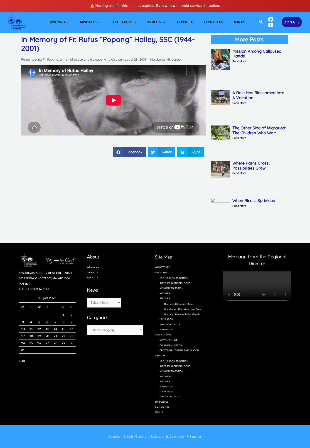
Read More (239, 61)
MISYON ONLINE (168, 340)
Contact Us (92, 272)
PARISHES (165, 381)
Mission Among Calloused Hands (256, 54)
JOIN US (159, 412)
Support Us (92, 277)
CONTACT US (162, 406)
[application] (98, 22)
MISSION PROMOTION (171, 288)
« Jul (22, 361)
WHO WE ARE (162, 267)
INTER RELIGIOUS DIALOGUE (175, 283)
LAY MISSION (166, 319)
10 (23, 329)
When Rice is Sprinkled (253, 200)
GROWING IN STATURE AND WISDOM (179, 350)
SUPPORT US (161, 401)
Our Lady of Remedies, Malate (179, 304)
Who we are (93, 267)
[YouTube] (270, 25)
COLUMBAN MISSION (171, 345)
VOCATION (166, 293)
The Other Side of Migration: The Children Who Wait (259, 130)
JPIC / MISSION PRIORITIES (173, 278)
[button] (129, 152)
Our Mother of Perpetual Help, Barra (182, 309)
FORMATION (166, 329)
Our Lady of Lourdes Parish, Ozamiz (182, 314)
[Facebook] (270, 19)
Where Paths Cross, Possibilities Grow (251, 165)
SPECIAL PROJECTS (170, 324)
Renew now (165, 5)
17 (23, 336)
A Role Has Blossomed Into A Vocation (258, 95)
